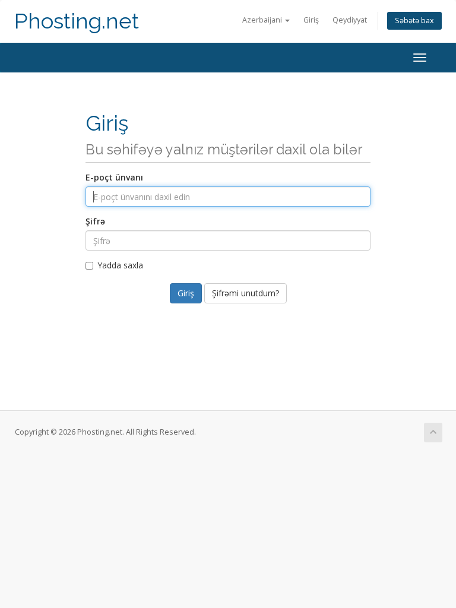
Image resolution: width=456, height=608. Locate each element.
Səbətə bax (414, 20)
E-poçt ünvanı (114, 177)
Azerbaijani (263, 20)
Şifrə (95, 221)
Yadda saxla (120, 265)
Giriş (311, 20)
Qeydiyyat (349, 20)
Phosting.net (76, 21)
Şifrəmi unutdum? (245, 293)
